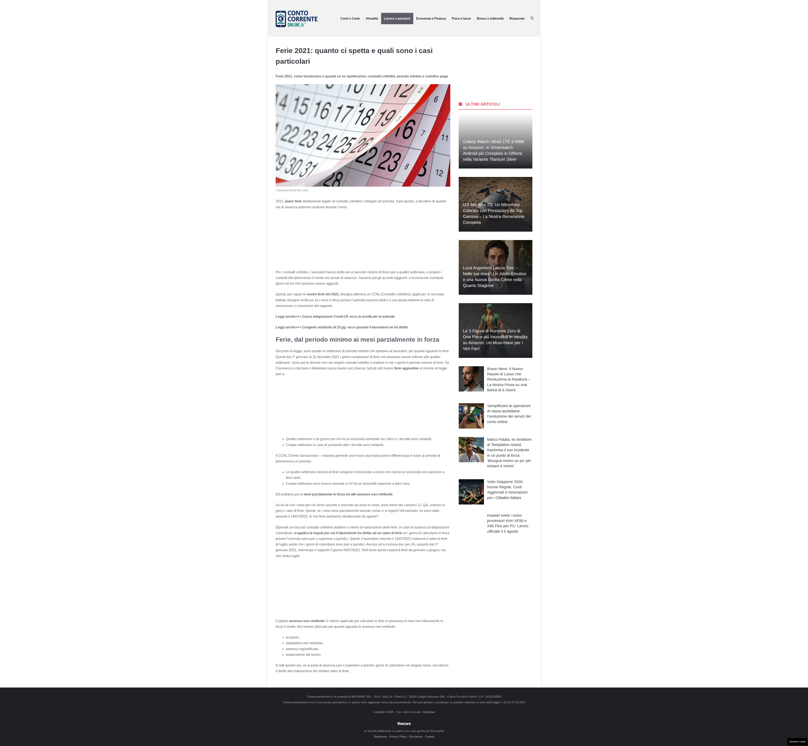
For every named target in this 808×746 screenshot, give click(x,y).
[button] (532, 18)
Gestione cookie (797, 741)
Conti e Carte (350, 18)
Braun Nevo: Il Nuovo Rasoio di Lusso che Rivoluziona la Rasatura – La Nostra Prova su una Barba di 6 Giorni (508, 379)
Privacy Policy (398, 736)
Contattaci (429, 712)
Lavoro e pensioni (397, 18)
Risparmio (517, 18)
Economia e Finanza (431, 18)
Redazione (380, 736)
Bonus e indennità (490, 18)
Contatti (429, 736)
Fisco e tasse (461, 18)
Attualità (372, 18)
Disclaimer (415, 736)
